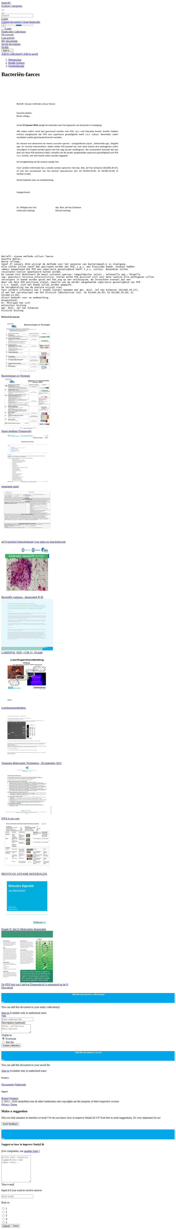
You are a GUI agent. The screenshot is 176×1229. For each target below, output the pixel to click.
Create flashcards (30, 21)
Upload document (11, 21)
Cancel (6, 1226)
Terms (13, 1104)
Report (5, 1098)
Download (7, 987)
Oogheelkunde (16, 65)
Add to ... (7, 50)
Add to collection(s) (12, 53)
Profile (5, 47)
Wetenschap (14, 59)
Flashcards (7, 31)
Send (15, 1226)
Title (3, 1016)
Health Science (16, 62)
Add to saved (30, 53)
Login (4, 18)
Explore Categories (11, 5)
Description (13, 1022)
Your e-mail (7, 1184)
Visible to (6, 1035)
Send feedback (10, 1124)
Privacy (5, 1104)
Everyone (11, 1038)
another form (31, 1151)
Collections (20, 31)
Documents (7, 1084)
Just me (10, 1042)
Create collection (11, 1045)
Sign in (5, 1012)
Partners (13, 1098)
